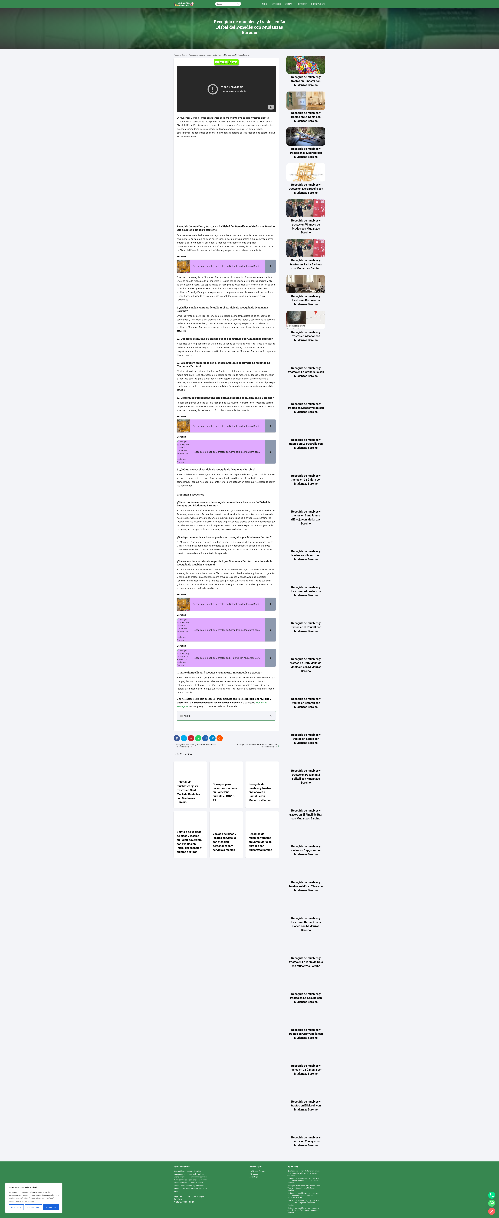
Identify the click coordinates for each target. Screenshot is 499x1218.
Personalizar (16, 1207)
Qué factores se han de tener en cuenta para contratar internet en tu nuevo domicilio (303, 1173)
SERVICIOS (276, 4)
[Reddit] (219, 738)
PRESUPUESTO (318, 4)
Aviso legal (254, 1177)
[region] (33, 1198)
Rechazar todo (33, 1207)
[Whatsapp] (491, 1203)
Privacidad (254, 1174)
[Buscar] (238, 4)
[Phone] (491, 1195)
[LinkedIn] (205, 738)
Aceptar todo (50, 1207)
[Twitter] (184, 738)
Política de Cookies (257, 1171)
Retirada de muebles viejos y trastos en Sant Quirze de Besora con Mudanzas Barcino (303, 1210)
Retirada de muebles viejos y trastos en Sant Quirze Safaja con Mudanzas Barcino (303, 1202)
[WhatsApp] (198, 738)
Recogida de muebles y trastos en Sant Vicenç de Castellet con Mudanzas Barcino (303, 1187)
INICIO (265, 4)
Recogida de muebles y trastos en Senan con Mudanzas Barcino (257, 745)
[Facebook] (177, 738)
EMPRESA (302, 4)
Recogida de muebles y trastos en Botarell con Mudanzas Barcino (196, 745)
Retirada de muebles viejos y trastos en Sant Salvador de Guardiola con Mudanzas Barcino (303, 1195)
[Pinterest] (191, 738)
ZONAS (288, 4)
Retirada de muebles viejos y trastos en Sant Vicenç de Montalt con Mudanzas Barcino (303, 1180)
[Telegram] (212, 738)
